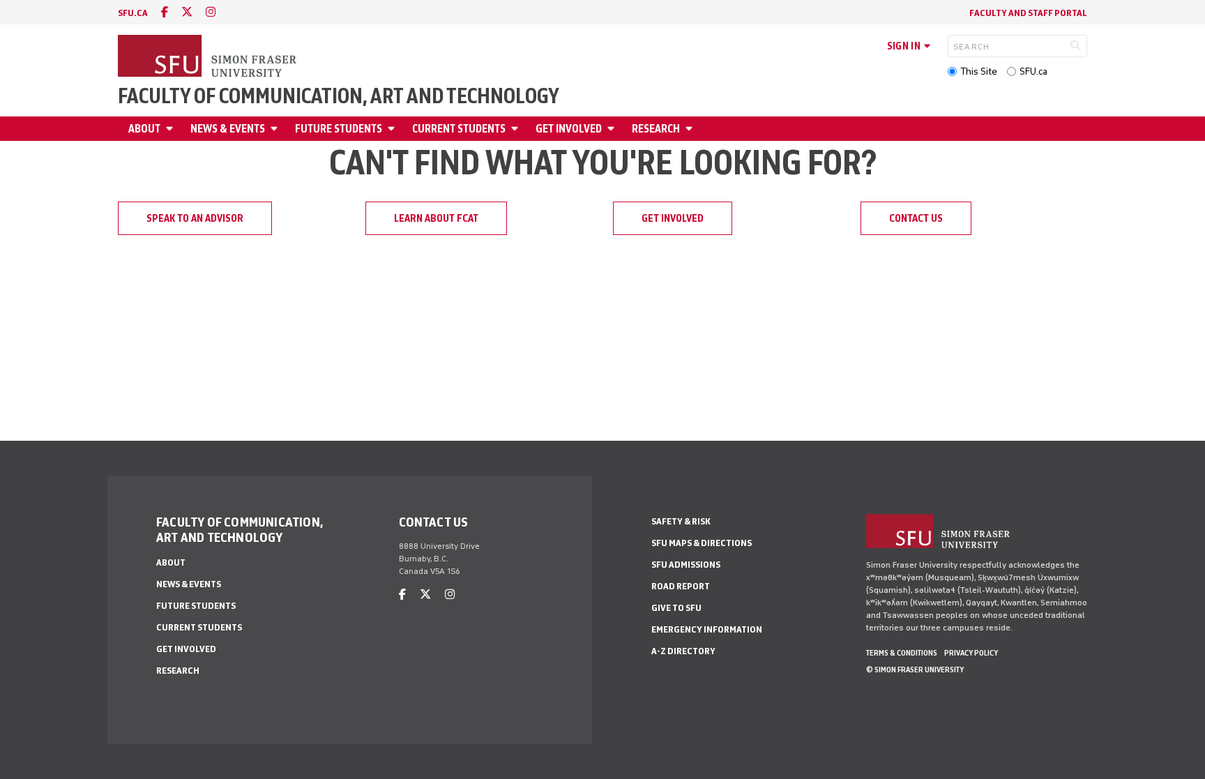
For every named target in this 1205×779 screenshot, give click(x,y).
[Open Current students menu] (516, 128)
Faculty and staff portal (1028, 13)
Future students (338, 128)
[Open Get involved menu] (613, 128)
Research (656, 128)
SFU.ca (1033, 71)
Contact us (916, 218)
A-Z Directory (683, 651)
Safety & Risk (681, 521)
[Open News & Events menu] (276, 128)
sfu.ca (133, 13)
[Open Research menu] (691, 128)
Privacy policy (971, 653)
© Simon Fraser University (915, 669)
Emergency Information (706, 629)
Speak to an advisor (194, 218)
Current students (459, 128)
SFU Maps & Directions (701, 543)
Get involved (569, 128)
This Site (978, 71)
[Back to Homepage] (208, 57)
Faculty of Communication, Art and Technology (338, 96)
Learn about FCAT (436, 218)
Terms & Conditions (901, 653)
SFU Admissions (685, 564)
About (144, 128)
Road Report (680, 586)
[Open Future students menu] (393, 128)
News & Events (227, 128)
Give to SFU (676, 608)
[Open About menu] (171, 128)
